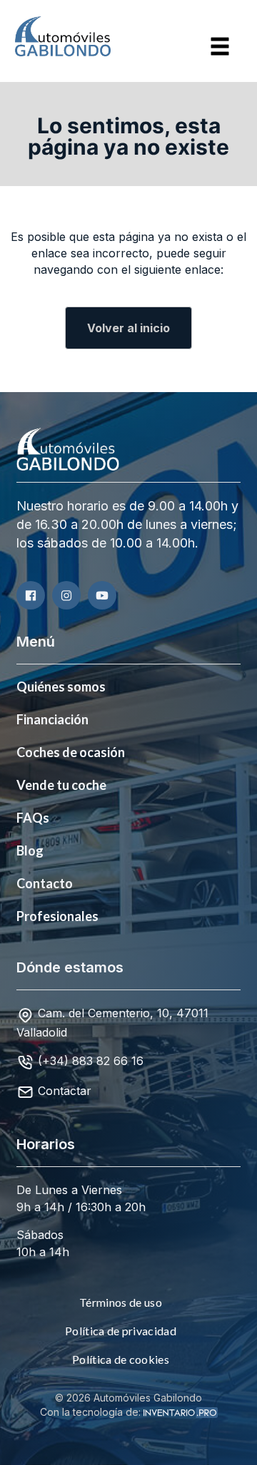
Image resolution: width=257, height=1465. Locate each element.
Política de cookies (120, 1359)
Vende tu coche (61, 785)
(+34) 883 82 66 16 (90, 1061)
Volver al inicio (128, 328)
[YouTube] (102, 595)
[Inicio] (46, 36)
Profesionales (57, 916)
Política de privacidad (120, 1330)
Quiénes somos (61, 686)
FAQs (32, 818)
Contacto (44, 883)
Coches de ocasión (70, 752)
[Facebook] (30, 595)
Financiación (52, 719)
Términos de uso (120, 1302)
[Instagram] (66, 595)
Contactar (64, 1091)
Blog (30, 850)
